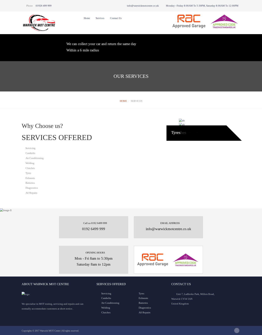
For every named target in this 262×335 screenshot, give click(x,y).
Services (100, 18)
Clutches (105, 312)
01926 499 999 (44, 5)
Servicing (106, 293)
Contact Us (116, 18)
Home (87, 18)
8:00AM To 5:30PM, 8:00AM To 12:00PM (202, 5)
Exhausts (143, 298)
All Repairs (144, 312)
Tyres (175, 132)
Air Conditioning (110, 302)
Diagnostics (145, 307)
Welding (105, 307)
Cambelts (106, 298)
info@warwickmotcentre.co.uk (142, 5)
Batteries (143, 302)
